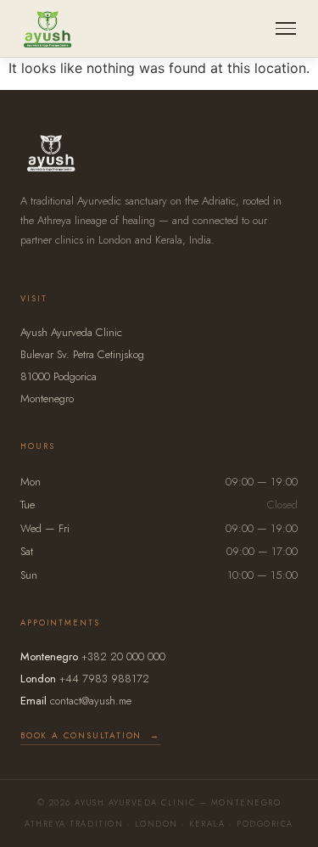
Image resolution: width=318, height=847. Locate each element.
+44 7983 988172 (104, 678)
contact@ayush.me (90, 701)
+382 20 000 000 (123, 656)
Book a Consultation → (90, 735)
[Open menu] (286, 28)
